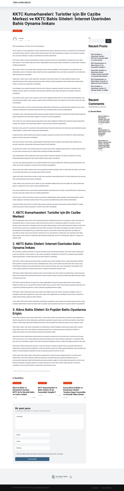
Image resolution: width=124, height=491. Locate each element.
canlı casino (25, 371)
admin (21, 38)
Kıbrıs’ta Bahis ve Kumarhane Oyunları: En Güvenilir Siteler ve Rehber (99, 88)
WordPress (38, 487)
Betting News (17, 30)
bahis (14, 371)
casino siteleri (32, 371)
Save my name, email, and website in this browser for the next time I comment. (40, 454)
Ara (90, 38)
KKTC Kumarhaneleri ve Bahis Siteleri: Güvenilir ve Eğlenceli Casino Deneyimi (99, 81)
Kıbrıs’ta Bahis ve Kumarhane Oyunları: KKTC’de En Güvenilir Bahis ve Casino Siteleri (24, 391)
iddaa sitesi (38, 371)
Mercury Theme (45, 487)
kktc (49, 371)
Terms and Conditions (106, 487)
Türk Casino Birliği (22, 2)
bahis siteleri (19, 371)
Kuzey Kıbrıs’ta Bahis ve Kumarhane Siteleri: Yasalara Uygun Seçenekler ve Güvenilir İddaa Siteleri (74, 391)
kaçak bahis (44, 371)
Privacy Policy (95, 487)
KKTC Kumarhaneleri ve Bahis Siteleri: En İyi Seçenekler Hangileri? (47, 390)
